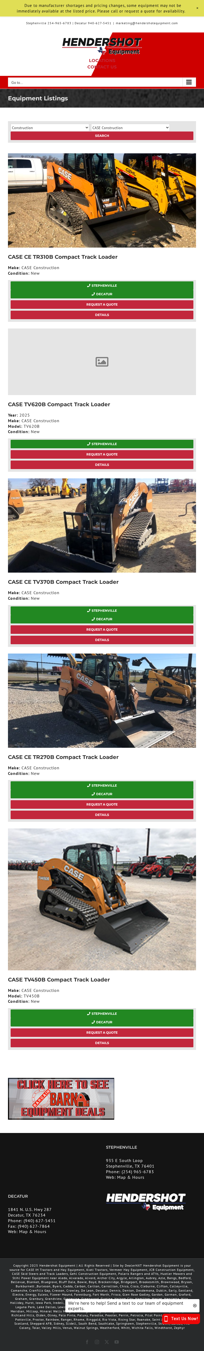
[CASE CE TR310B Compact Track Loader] (102, 200)
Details (102, 315)
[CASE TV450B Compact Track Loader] (102, 899)
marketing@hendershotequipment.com (147, 23)
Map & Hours (130, 1177)
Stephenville (104, 286)
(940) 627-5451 (40, 1220)
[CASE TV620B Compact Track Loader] (102, 361)
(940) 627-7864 (34, 1226)
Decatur (104, 294)
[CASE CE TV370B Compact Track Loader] (102, 525)
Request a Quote (102, 304)
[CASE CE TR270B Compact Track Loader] (102, 701)
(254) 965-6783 (138, 1171)
